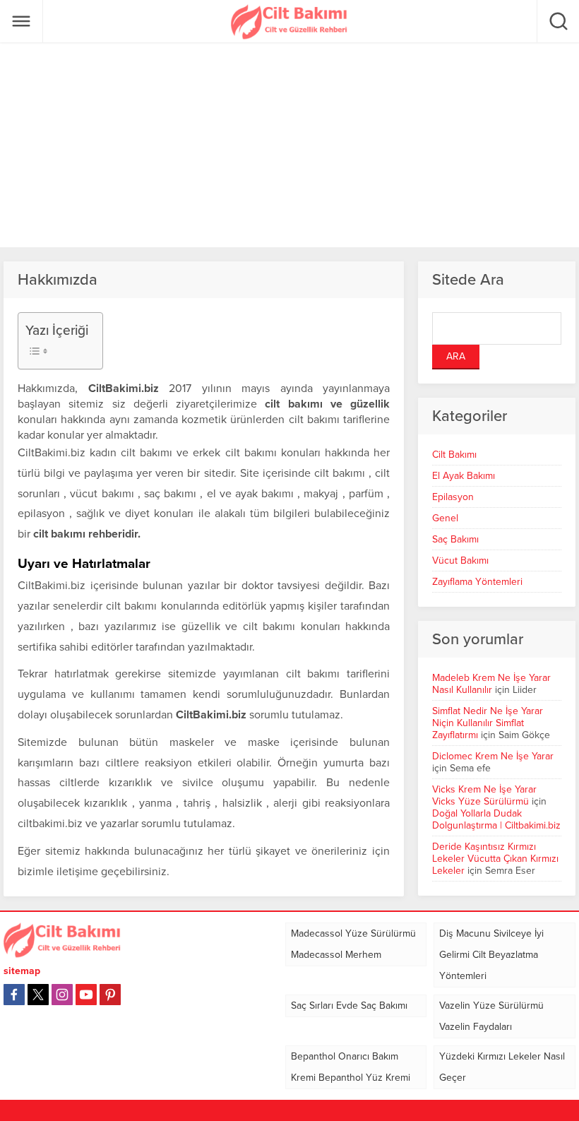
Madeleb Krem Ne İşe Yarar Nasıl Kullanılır (491, 684)
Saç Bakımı (455, 539)
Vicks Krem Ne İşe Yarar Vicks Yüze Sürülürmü (484, 795)
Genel (445, 518)
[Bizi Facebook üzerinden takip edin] (14, 994)
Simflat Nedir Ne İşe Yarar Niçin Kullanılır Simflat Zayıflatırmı (487, 723)
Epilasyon (453, 497)
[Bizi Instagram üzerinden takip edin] (62, 994)
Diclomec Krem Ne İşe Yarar (493, 756)
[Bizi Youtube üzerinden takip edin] (86, 994)
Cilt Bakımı (454, 455)
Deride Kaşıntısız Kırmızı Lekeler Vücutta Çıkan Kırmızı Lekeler (495, 859)
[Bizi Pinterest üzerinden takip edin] (110, 994)
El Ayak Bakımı (463, 476)
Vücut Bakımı (460, 560)
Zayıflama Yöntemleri (477, 582)
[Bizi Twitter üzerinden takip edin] (38, 994)
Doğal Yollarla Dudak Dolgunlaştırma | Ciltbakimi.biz (496, 819)
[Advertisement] (289, 145)
